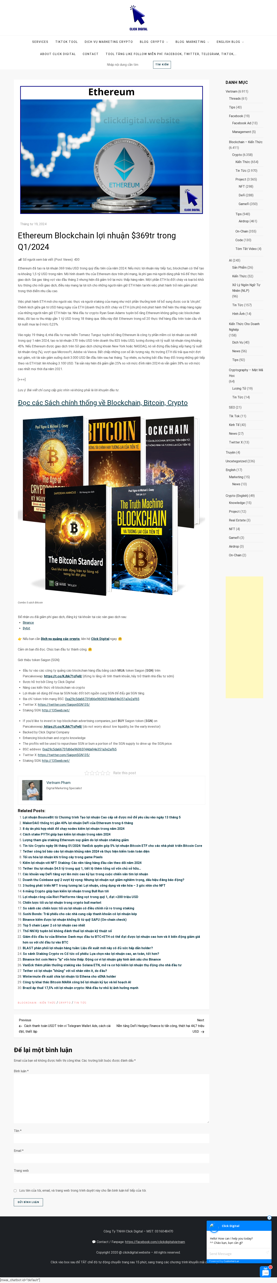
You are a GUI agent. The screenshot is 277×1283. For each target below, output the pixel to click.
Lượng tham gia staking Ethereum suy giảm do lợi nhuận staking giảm (76, 840)
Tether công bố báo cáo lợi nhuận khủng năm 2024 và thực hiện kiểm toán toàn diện (86, 851)
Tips (232, 107)
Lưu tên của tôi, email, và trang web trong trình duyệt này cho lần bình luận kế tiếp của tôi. (82, 1190)
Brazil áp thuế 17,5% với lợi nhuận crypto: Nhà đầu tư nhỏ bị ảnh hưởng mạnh (80, 988)
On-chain (241, 231)
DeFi (242, 195)
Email (19, 1151)
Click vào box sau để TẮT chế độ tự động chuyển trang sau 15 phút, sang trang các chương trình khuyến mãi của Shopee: (137, 1262)
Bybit (26, 628)
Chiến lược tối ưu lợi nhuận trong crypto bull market (62, 903)
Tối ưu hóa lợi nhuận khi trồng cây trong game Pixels (63, 857)
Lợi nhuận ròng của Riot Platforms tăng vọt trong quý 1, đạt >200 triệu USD (80, 897)
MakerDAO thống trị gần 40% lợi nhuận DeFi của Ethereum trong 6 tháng (78, 823)
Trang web (21, 1171)
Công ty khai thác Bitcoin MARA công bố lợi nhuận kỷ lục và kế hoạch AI (77, 982)
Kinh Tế (234, 425)
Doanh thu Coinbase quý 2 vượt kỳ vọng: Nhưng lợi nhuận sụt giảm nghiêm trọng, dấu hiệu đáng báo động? (103, 880)
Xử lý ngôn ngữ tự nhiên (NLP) (246, 288)
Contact (91, 54)
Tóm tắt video (246, 249)
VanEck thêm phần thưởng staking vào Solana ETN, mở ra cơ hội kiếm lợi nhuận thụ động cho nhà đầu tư (102, 965)
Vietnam (231, 91)
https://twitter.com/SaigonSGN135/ (64, 705)
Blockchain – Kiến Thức (246, 142)
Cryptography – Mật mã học (246, 373)
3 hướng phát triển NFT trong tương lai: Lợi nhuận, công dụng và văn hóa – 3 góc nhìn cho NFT (94, 885)
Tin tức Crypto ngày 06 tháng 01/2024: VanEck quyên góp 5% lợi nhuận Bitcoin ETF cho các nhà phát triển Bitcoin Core (112, 846)
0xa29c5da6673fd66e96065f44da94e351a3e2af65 (102, 699)
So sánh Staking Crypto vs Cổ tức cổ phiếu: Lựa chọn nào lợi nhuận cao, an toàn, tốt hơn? (91, 954)
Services (40, 41)
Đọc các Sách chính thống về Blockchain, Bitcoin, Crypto (103, 403)
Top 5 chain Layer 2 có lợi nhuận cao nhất (54, 925)
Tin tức (80, 1002)
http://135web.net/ (56, 710)
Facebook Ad (241, 123)
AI (230, 260)
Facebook (236, 116)
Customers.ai (231, 1261)
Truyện (230, 452)
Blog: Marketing (191, 41)
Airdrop (244, 221)
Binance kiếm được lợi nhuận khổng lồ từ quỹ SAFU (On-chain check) (75, 920)
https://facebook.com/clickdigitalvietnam (155, 1242)
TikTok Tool (66, 41)
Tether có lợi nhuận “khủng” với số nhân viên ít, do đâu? (65, 971)
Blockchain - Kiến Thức (37, 1002)
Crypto (65, 1002)
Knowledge (237, 503)
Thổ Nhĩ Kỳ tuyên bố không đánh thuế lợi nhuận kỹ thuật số (67, 931)
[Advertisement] (244, 637)
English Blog (228, 41)
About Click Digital (58, 54)
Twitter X (236, 442)
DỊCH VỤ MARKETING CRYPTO (109, 41)
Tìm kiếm (162, 64)
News (236, 351)
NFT (242, 186)
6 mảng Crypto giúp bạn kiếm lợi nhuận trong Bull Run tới (66, 891)
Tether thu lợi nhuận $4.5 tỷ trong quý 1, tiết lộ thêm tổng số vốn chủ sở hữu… (82, 868)
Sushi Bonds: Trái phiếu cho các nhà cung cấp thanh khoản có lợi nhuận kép (80, 914)
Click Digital (100, 639)
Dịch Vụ (237, 342)
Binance (28, 623)
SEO (232, 407)
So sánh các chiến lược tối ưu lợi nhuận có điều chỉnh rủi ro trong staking (78, 908)
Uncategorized (236, 461)
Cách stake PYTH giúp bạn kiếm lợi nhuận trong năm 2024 (67, 834)
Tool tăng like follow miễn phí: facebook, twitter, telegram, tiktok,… (171, 54)
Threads (235, 99)
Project (240, 179)
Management (241, 132)
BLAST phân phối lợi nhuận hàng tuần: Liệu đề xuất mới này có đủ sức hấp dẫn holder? (88, 948)
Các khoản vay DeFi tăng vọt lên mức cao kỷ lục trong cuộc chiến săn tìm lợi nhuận (85, 874)
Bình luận (21, 1071)
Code (239, 240)
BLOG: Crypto (152, 41)
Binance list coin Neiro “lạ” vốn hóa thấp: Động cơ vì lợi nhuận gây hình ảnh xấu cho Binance (92, 959)
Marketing (236, 477)
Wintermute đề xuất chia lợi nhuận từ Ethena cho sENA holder (69, 976)
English (231, 470)
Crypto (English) (237, 496)
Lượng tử (239, 388)
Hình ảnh (238, 314)
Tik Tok (234, 416)
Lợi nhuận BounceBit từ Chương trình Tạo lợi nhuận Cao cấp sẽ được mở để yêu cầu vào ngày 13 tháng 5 (102, 817)
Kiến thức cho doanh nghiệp (244, 327)
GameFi (244, 204)
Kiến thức (242, 162)
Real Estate (237, 520)
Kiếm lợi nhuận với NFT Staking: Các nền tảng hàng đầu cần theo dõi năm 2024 (82, 863)
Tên (17, 1131)
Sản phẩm (239, 267)
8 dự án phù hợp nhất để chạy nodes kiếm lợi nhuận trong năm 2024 (74, 829)
